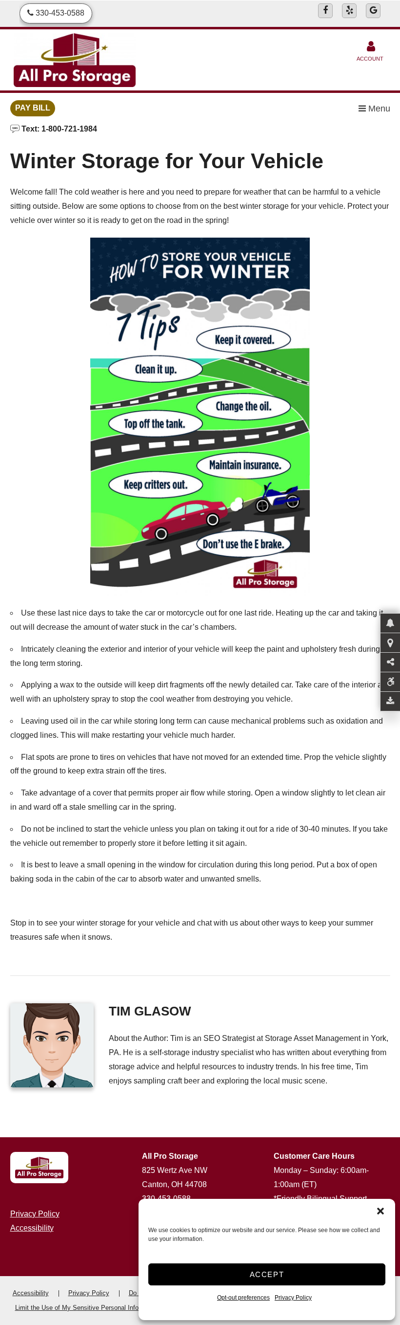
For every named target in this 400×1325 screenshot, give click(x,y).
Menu (378, 108)
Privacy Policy (293, 1297)
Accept (267, 1274)
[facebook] (325, 10)
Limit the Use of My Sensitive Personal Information (87, 1307)
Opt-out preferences (243, 1297)
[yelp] (349, 10)
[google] (373, 10)
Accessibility (32, 1228)
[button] (380, 1211)
